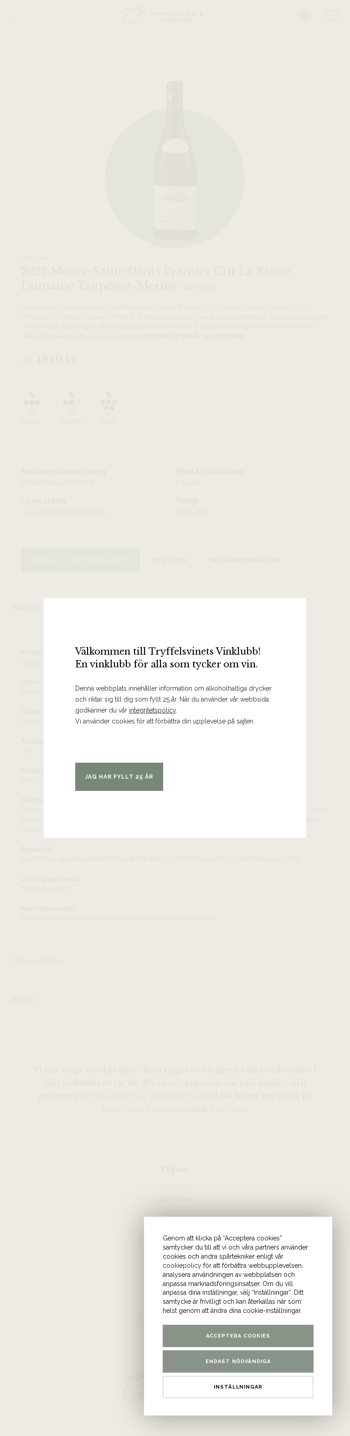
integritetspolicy (152, 710)
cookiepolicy (182, 1265)
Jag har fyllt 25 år (119, 777)
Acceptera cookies (238, 1336)
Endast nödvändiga (238, 1361)
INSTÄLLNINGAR (238, 1387)
